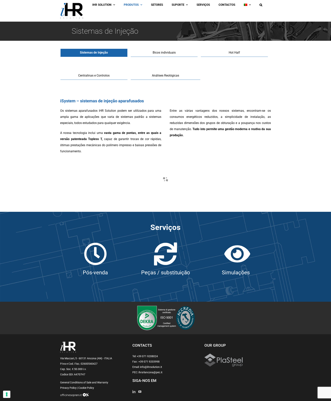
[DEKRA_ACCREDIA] (165, 307)
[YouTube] (139, 391)
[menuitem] (247, 5)
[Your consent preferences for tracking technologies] (6, 394)
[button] (261, 5)
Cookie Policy (86, 387)
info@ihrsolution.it (151, 366)
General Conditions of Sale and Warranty (84, 382)
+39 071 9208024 (147, 356)
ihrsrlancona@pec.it (150, 372)
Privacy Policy (68, 387)
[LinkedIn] (133, 391)
